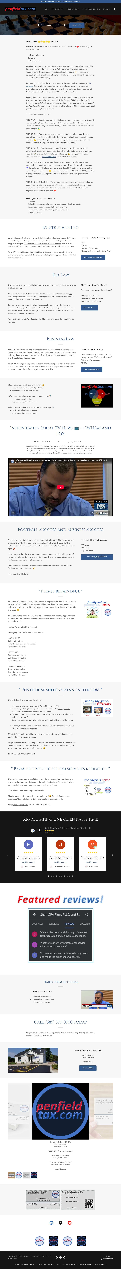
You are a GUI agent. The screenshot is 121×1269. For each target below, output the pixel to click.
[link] (20, 9)
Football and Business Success (97, 557)
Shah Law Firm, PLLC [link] (46, 1264)
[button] (58, 9)
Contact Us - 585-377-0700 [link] (81, 1264)
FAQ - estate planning (93, 257)
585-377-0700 (76, 25)
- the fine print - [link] (99, 1264)
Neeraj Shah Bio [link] (63, 1264)
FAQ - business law (91, 369)
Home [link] (46, 9)
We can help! (89, 308)
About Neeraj (88, 1068)
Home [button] (17, 1264)
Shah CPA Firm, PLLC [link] (29, 1264)
